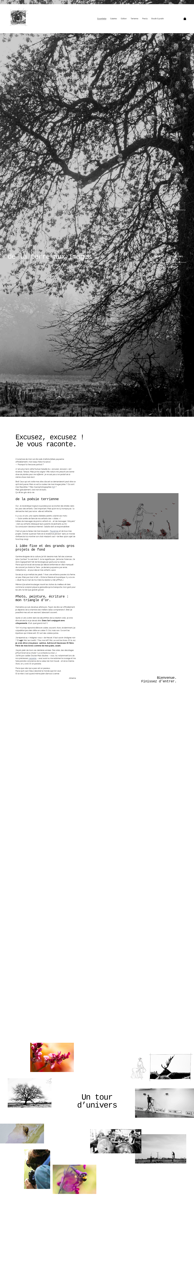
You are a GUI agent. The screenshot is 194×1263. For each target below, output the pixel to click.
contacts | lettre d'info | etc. (168, 258)
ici (53, 487)
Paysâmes (54, 531)
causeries (32, 658)
